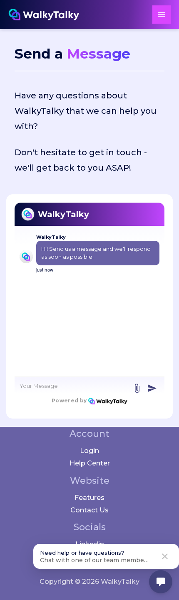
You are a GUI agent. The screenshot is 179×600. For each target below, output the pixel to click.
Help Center (90, 463)
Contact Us (89, 510)
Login (89, 451)
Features (89, 498)
